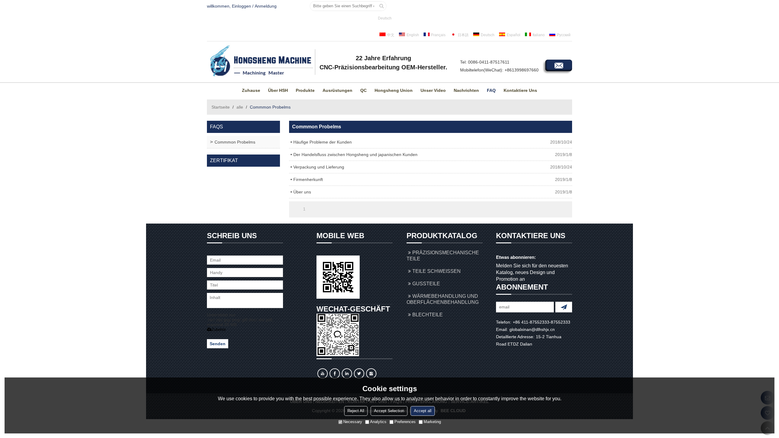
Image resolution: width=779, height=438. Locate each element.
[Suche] (381, 6)
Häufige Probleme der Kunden (322, 142)
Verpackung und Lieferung (318, 167)
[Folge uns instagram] (371, 373)
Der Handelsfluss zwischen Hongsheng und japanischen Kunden (355, 154)
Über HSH (278, 90)
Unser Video (433, 90)
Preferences (405, 421)
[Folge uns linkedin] (347, 373)
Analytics (378, 421)
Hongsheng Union (394, 90)
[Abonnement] (563, 307)
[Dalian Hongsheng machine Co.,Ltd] (260, 61)
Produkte (305, 90)
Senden (217, 343)
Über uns (302, 191)
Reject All (356, 410)
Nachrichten (466, 90)
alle (239, 107)
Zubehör (218, 329)
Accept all (422, 410)
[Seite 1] (296, 209)
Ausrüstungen (337, 90)
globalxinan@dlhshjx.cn (532, 329)
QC (363, 90)
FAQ (491, 90)
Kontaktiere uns (520, 90)
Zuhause (251, 90)
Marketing (432, 421)
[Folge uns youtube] (322, 373)
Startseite (220, 107)
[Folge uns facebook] (335, 373)
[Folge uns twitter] (359, 373)
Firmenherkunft (308, 179)
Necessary (352, 421)
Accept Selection (389, 410)
